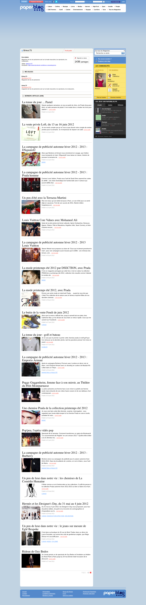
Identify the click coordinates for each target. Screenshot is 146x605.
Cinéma (57, 6)
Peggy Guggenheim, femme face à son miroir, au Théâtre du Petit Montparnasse (56, 384)
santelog (115, 84)
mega (109, 79)
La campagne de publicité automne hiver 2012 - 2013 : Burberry (54, 454)
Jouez (115, 112)
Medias (80, 6)
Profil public (68, 50)
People (118, 6)
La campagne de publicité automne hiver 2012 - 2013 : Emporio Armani (54, 358)
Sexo (104, 9)
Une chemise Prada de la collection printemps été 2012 (55, 408)
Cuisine (68, 9)
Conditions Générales (49, 593)
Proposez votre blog (104, 61)
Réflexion (120, 105)
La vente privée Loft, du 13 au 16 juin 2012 (48, 124)
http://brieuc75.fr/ (26, 78)
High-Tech (96, 6)
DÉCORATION (69, 516)
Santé (61, 9)
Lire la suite (52, 109)
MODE (44, 162)
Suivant (91, 573)
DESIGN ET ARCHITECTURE (55, 516)
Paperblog (32, 8)
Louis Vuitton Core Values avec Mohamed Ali (49, 220)
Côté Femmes (52, 9)
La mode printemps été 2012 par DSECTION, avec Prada (56, 268)
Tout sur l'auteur (101, 97)
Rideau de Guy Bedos (35, 551)
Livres (73, 6)
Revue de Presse (68, 591)
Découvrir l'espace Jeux (105, 136)
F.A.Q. (64, 593)
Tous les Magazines (115, 9)
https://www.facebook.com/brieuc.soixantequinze (42, 65)
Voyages (88, 9)
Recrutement (26, 595)
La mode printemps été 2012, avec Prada (46, 290)
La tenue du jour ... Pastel (37, 102)
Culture (50, 6)
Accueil (24, 1)
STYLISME (55, 541)
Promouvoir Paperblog (89, 591)
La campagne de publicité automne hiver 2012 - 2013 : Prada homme (54, 173)
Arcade (99, 105)
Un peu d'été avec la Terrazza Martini (44, 198)
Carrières (97, 9)
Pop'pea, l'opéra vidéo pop (37, 430)
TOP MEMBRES (113, 70)
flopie (114, 74)
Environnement (78, 9)
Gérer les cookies (68, 595)
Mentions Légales (48, 595)
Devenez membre (116, 97)
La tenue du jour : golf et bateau (41, 335)
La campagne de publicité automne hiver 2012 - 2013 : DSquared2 (54, 148)
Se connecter (115, 1)
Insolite (110, 6)
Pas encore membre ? (104, 59)
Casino (110, 105)
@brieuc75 (29, 64)
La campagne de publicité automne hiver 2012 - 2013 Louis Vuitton (54, 243)
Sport (103, 6)
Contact (24, 593)
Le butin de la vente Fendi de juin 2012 (45, 312)
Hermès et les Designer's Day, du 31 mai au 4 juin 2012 (55, 503)
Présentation (46, 591)
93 (88, 572)
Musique (65, 6)
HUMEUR (44, 347)
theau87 (115, 89)
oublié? (123, 1)
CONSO (44, 325)
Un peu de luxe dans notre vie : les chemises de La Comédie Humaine (52, 479)
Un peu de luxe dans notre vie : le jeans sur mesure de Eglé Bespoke (54, 527)
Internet (87, 6)
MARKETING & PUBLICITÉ (49, 372)
